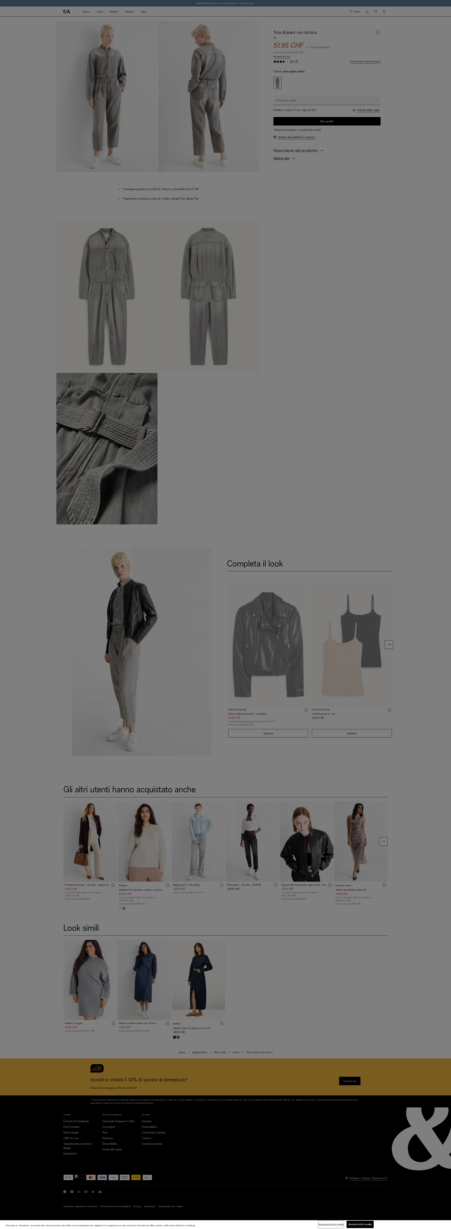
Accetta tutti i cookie (360, 1224)
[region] (225, 1224)
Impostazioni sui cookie (331, 1224)
